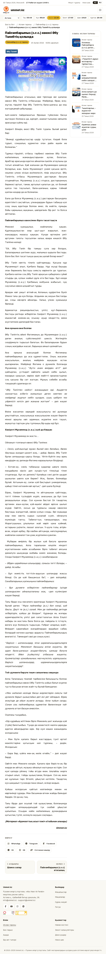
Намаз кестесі (61, 925)
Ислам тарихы (9, 925)
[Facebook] (5, 906)
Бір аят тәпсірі (9, 940)
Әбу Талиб (12, 51)
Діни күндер (60, 935)
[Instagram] (17, 906)
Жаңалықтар (61, 892)
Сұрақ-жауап (61, 902)
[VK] (23, 906)
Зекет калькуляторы (64, 930)
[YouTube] (11, 906)
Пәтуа (57, 907)
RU (100, 2)
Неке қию (86, 3)
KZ (95, 2)
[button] (36, 74)
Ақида (6, 935)
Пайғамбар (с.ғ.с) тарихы (17, 42)
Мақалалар (60, 897)
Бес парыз (8, 930)
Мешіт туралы (74, 3)
